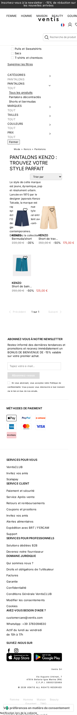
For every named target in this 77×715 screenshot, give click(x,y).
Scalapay (12, 479)
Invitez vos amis (17, 473)
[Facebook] (8, 650)
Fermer (13, 142)
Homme (26, 16)
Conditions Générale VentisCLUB (29, 594)
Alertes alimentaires (19, 521)
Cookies (12, 606)
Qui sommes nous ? (19, 563)
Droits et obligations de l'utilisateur (30, 569)
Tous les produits (21, 92)
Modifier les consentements (25, 600)
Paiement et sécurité (20, 490)
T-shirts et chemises (29, 57)
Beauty (57, 16)
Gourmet (30, 703)
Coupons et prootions (21, 509)
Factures (12, 575)
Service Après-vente (20, 497)
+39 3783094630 (34, 623)
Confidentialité (16, 587)
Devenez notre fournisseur (24, 551)
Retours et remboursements (25, 503)
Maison (41, 16)
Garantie (12, 581)
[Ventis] (48, 19)
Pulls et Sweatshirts (28, 48)
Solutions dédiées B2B (21, 545)
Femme (11, 16)
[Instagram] (16, 650)
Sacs (18, 53)
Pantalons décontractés (25, 97)
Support (11, 534)
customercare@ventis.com (24, 617)
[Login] (70, 24)
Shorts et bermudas (22, 101)
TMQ (43, 703)
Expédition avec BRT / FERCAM (27, 527)
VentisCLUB (14, 467)
